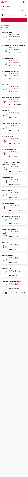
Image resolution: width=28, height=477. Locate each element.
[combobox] (14, 16)
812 (22, 292)
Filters (22, 26)
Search (14, 20)
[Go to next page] (24, 293)
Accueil (2, 6)
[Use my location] (25, 15)
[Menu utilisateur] (24, 2)
